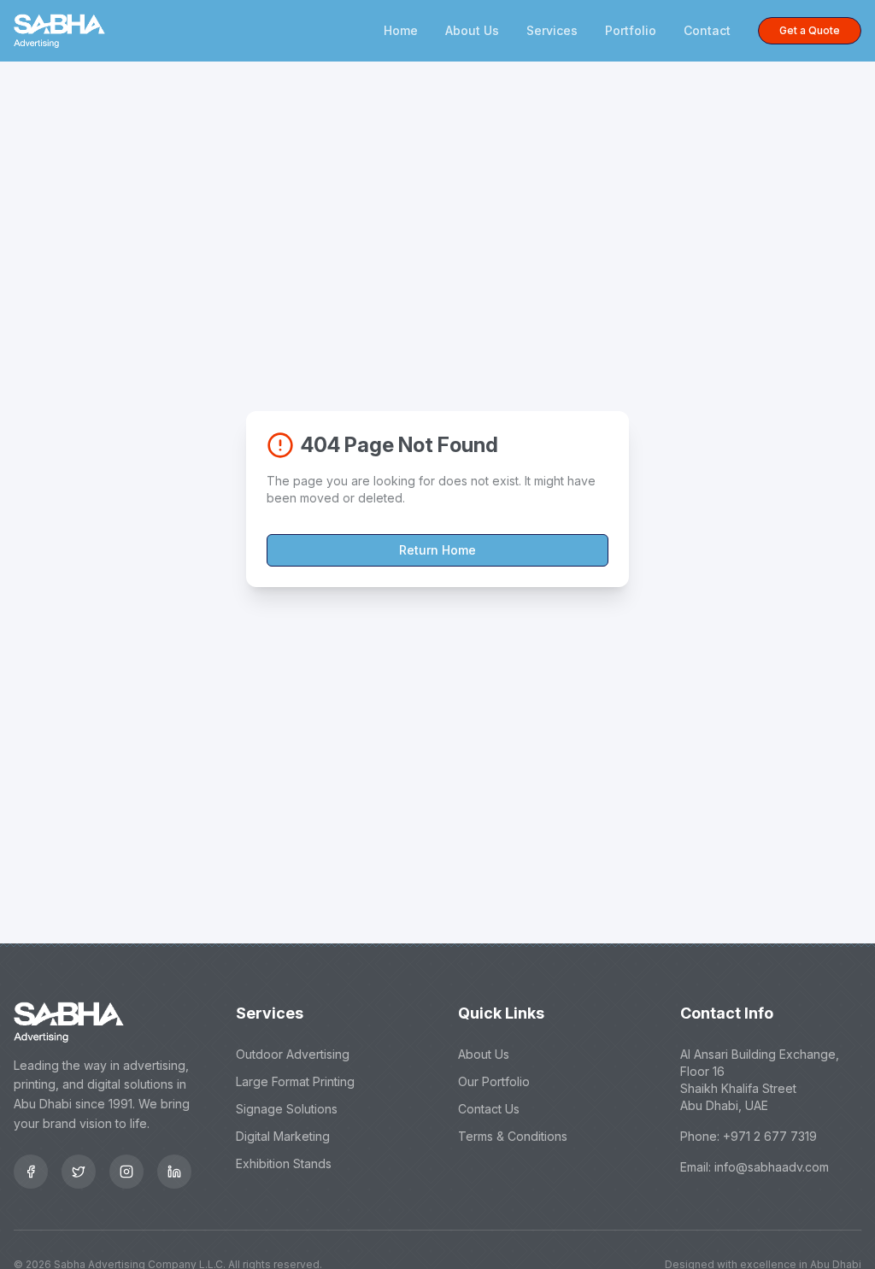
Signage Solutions (287, 1109)
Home (401, 30)
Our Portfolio (494, 1081)
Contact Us (489, 1109)
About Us (472, 30)
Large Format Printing (295, 1081)
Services (552, 30)
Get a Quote (809, 30)
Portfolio (630, 30)
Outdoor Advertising (292, 1054)
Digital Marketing (283, 1136)
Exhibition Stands (284, 1163)
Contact (707, 30)
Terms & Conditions (512, 1136)
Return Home (437, 550)
